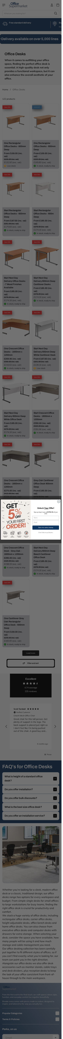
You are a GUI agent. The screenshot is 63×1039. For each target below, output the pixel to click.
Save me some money (45, 527)
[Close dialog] (58, 501)
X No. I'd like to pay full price (46, 532)
